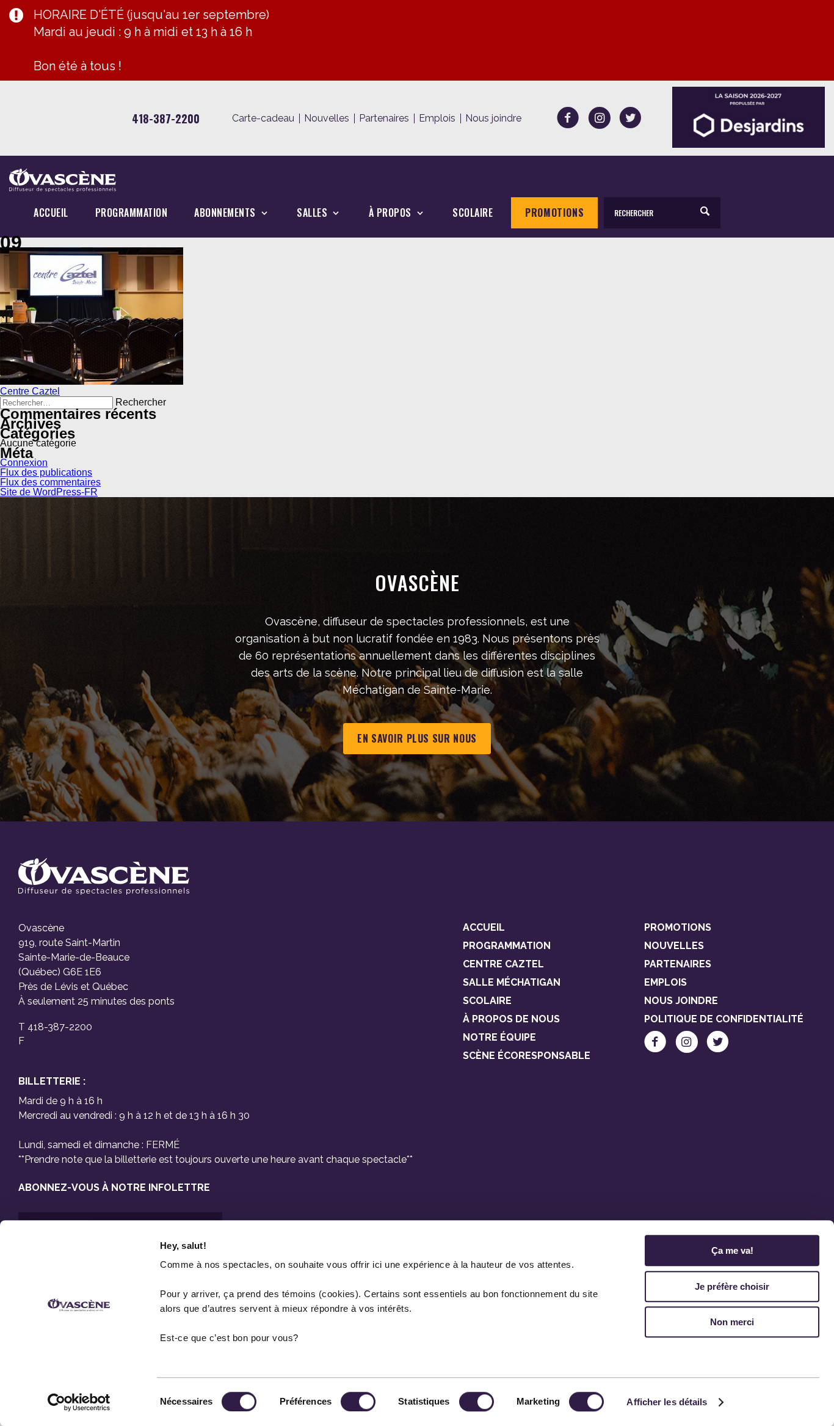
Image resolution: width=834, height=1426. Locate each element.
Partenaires (384, 118)
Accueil (51, 213)
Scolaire (472, 213)
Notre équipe (499, 1037)
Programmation (131, 213)
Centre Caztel (30, 391)
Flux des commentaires (50, 482)
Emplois (437, 118)
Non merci (732, 1322)
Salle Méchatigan (511, 982)
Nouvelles (326, 118)
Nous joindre (493, 118)
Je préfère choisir (732, 1286)
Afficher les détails (666, 1402)
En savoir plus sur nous (417, 738)
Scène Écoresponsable (526, 1055)
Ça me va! (732, 1250)
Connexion (24, 462)
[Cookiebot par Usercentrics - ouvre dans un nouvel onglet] (79, 1402)
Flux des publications (46, 472)
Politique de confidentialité (723, 1019)
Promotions (554, 212)
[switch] (358, 1401)
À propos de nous (511, 1019)
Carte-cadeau (263, 118)
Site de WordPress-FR (49, 492)
